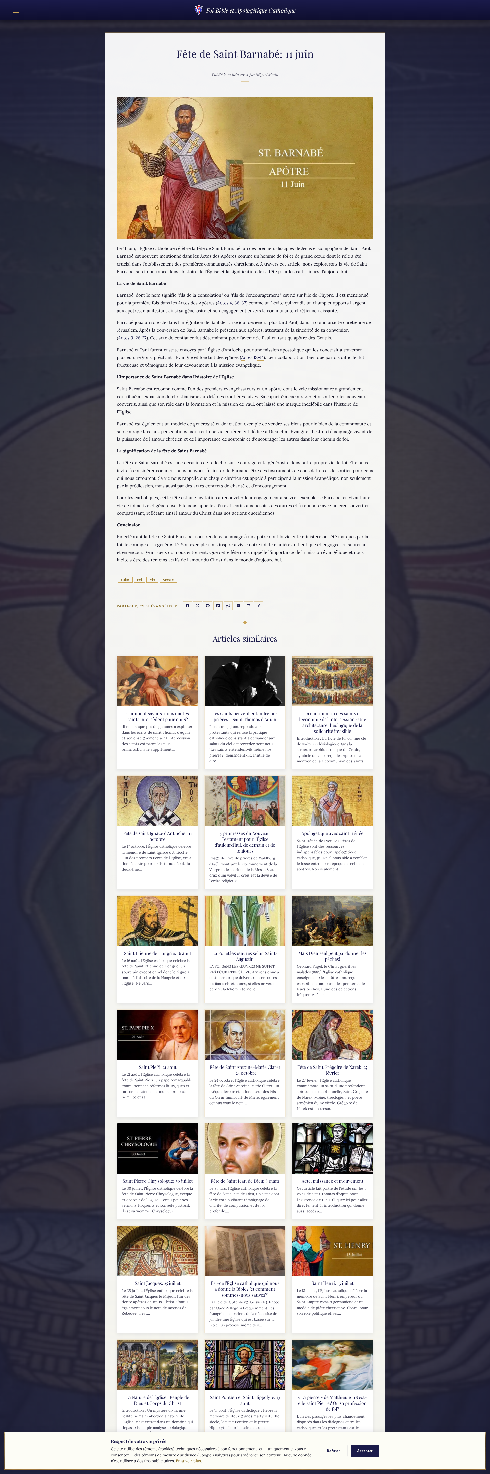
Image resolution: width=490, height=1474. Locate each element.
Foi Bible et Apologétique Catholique (251, 10)
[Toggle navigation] (15, 10)
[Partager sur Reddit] (207, 605)
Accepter (365, 1450)
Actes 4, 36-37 (231, 303)
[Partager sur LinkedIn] (218, 605)
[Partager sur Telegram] (238, 605)
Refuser (333, 1450)
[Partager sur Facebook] (187, 605)
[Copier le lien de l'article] (258, 605)
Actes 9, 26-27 (132, 338)
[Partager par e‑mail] (248, 605)
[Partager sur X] (197, 605)
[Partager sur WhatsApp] (228, 605)
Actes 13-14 (252, 357)
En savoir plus (188, 1460)
